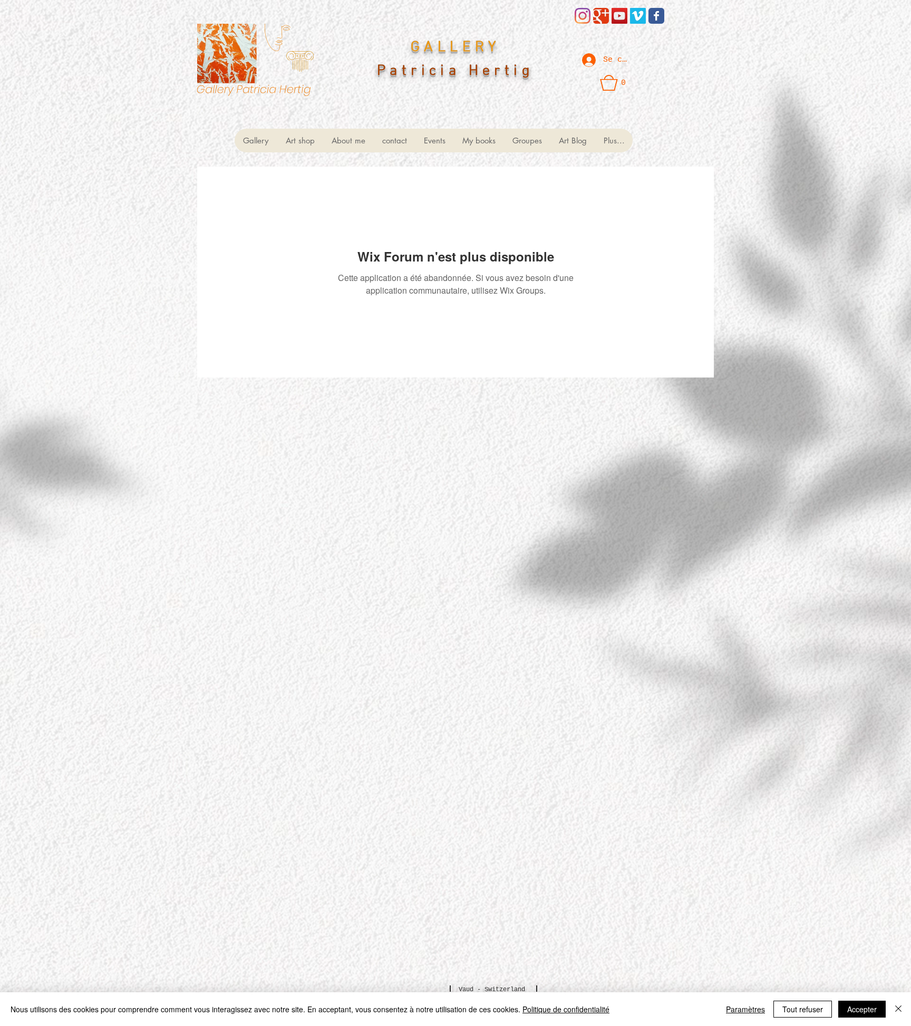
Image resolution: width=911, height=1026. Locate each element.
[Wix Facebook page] (656, 16)
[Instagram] (582, 16)
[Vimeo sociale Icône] (638, 16)
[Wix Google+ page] (601, 16)
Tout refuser (802, 1009)
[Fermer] (898, 1009)
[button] (613, 83)
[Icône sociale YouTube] (619, 16)
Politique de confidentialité (565, 1009)
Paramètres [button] (745, 1009)
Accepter (862, 1009)
